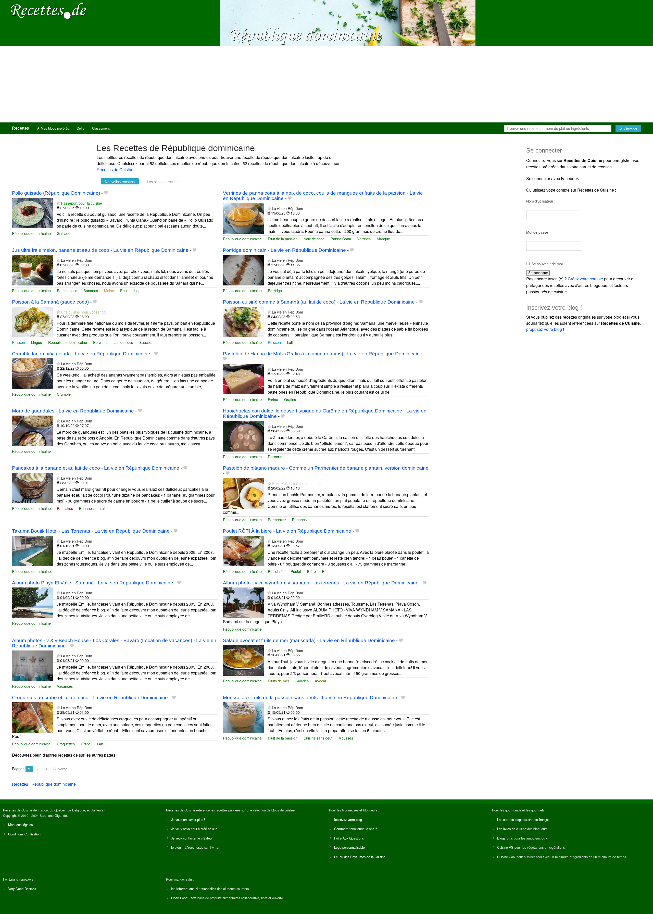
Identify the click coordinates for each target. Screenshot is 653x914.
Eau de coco (67, 290)
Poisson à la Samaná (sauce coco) (50, 302)
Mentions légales (20, 824)
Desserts (275, 456)
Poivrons (100, 342)
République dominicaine (31, 233)
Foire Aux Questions (349, 838)
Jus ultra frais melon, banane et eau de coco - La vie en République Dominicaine (100, 250)
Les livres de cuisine (511, 828)
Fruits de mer (278, 680)
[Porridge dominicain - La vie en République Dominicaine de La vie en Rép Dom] (243, 270)
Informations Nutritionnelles (196, 888)
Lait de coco (123, 342)
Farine (273, 399)
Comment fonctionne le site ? (355, 828)
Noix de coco (314, 238)
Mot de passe (537, 232)
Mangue (383, 238)
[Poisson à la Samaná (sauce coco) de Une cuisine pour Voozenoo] (32, 321)
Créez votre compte (585, 279)
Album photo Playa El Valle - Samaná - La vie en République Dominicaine (92, 582)
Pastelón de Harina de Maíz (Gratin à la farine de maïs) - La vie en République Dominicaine (322, 353)
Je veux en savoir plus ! (188, 819)
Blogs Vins (505, 838)
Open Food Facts (183, 897)
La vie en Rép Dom (287, 208)
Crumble (64, 394)
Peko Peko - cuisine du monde (297, 483)
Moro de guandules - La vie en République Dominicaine (73, 411)
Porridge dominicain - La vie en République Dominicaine (284, 250)
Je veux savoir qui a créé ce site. (194, 828)
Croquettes (66, 743)
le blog (176, 847)
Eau (123, 290)
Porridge (275, 290)
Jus (136, 290)
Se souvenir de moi (547, 263)
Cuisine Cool (506, 856)
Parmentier (277, 519)
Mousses (345, 738)
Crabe (86, 743)
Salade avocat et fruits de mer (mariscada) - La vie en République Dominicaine (309, 640)
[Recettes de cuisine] (48, 10)
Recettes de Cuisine (115, 169)
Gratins (290, 399)
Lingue (36, 342)
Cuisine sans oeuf (318, 738)
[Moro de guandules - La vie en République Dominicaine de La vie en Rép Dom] (32, 430)
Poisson (18, 342)
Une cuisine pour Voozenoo (83, 312)
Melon (109, 290)
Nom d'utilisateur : (540, 201)
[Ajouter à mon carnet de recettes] (106, 193)
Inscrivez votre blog (348, 819)
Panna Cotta (341, 238)
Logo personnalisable (349, 847)
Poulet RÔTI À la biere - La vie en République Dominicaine (287, 531)
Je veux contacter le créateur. (192, 838)
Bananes (90, 290)
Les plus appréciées (163, 181)
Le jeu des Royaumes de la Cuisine (359, 856)
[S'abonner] (58, 203)
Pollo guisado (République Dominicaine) (56, 193)
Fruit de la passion (282, 238)
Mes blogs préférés (54, 128)
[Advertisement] (326, 84)
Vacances (65, 686)
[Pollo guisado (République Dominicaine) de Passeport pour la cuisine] (32, 212)
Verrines (364, 238)
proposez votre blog (544, 329)
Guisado (63, 233)
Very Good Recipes (22, 888)
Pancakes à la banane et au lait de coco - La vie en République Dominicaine (95, 468)
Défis (80, 128)
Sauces (145, 342)
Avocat (320, 680)
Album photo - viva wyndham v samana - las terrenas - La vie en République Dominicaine (321, 582)
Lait (290, 342)
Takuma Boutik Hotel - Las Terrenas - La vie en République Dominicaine (91, 531)
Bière (311, 571)
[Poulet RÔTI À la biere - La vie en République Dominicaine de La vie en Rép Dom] (243, 551)
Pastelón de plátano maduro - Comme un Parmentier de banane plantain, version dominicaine (326, 468)
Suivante (60, 768)
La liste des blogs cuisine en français (523, 819)
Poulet (296, 571)
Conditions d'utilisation (24, 834)
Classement (101, 128)
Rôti (325, 571)
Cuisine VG (505, 847)
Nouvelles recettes (120, 181)
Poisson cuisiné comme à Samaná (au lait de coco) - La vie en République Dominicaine (319, 302)
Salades (302, 680)
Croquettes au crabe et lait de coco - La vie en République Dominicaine (90, 697)
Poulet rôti (276, 571)
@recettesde (194, 847)
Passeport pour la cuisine (81, 203)
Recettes (20, 128)
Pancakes (65, 508)
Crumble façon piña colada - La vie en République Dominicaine (81, 353)
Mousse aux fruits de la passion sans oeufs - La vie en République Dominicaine (310, 697)
